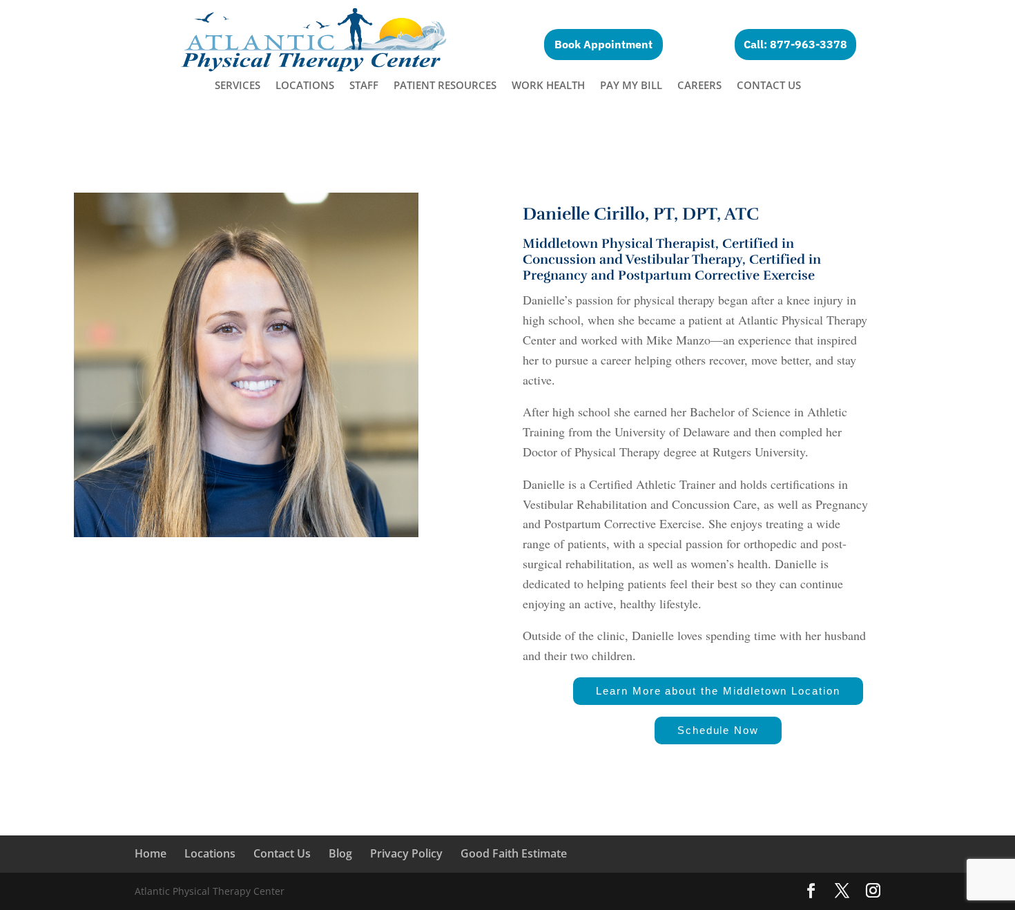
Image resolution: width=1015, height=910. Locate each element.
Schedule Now (718, 730)
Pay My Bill (631, 86)
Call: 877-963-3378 (795, 44)
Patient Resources (445, 86)
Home (150, 853)
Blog (340, 853)
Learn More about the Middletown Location (718, 691)
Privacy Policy (406, 853)
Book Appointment (603, 44)
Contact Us (769, 86)
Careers (699, 86)
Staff (363, 86)
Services (237, 86)
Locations (305, 86)
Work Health (548, 86)
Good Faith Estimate (514, 853)
